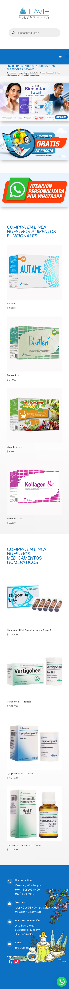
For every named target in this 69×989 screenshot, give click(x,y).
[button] (62, 982)
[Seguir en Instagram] (16, 961)
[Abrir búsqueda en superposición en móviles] (34, 33)
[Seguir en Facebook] (9, 961)
